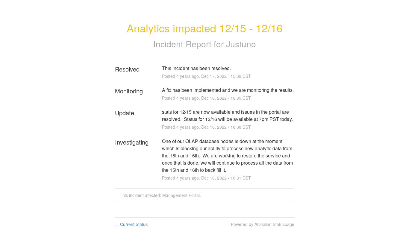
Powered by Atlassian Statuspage (262, 224)
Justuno (241, 44)
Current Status (131, 224)
